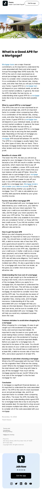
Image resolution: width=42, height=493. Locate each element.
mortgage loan (31, 86)
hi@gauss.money (8, 434)
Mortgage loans (8, 64)
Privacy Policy (7, 431)
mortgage (35, 95)
